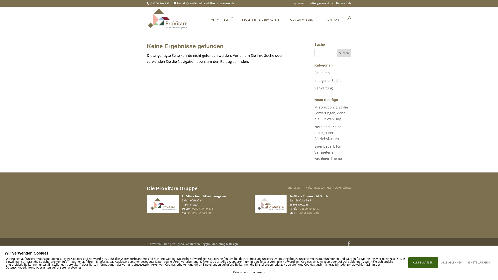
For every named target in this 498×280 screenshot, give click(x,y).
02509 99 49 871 (202, 208)
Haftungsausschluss (321, 3)
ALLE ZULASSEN (423, 262)
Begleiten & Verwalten (260, 19)
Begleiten (322, 72)
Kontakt (332, 19)
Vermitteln (220, 19)
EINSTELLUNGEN (479, 262)
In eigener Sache (327, 80)
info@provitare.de (200, 212)
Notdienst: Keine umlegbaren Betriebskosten (328, 132)
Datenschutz (343, 3)
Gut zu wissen (301, 19)
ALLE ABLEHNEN (451, 262)
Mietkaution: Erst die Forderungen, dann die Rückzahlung (331, 113)
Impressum (298, 3)
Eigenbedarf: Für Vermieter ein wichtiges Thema (328, 152)
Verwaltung (323, 88)
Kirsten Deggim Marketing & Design (214, 244)
